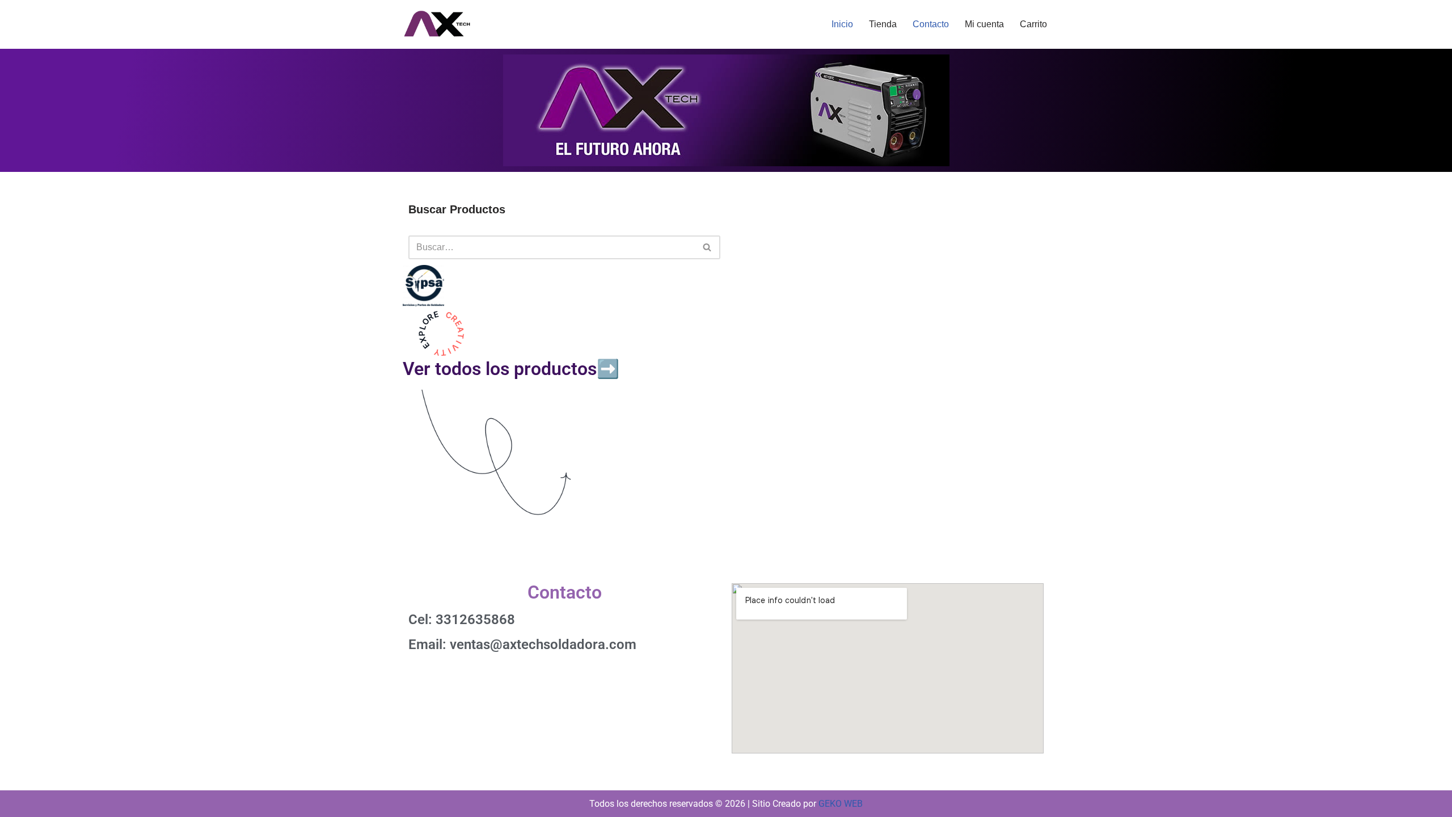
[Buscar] (707, 247)
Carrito (1033, 24)
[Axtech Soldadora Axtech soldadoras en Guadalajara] (437, 24)
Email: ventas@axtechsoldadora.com (522, 644)
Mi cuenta (984, 24)
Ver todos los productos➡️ (511, 369)
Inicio (842, 24)
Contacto (931, 24)
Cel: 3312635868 (461, 620)
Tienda (883, 24)
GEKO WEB (840, 803)
